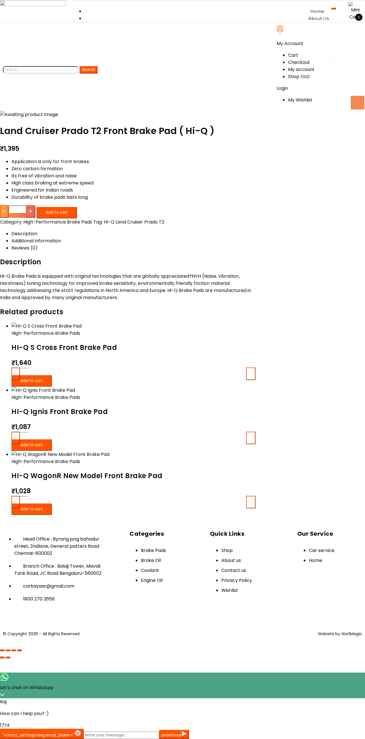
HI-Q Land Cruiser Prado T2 (134, 222)
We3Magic (351, 634)
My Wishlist (300, 100)
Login (282, 88)
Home (317, 11)
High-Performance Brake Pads (57, 222)
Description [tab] (24, 233)
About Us (318, 18)
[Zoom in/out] (2, 650)
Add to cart (57, 212)
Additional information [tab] (36, 240)
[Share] (13, 650)
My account (301, 69)
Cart (293, 55)
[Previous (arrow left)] (2, 657)
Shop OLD (299, 76)
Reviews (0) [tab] (24, 248)
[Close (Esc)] (19, 650)
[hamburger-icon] (333, 8)
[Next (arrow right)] (8, 657)
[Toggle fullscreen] (8, 650)
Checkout (299, 62)
